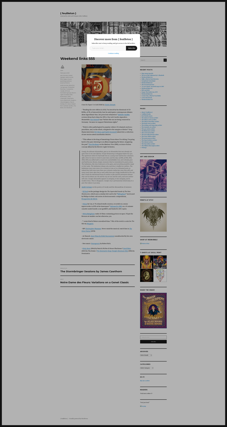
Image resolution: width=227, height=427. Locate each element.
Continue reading (113, 53)
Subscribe (131, 48)
